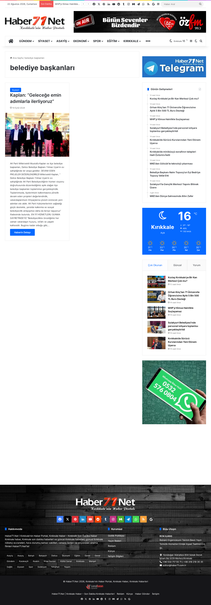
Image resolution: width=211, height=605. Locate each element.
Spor (97, 41)
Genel (87, 555)
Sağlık (10, 567)
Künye (111, 551)
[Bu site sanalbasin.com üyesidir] (94, 588)
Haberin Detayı (22, 232)
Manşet (92, 561)
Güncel (177, 265)
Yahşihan (55, 567)
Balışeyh (43, 555)
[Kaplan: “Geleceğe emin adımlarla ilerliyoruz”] (37, 135)
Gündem (25, 41)
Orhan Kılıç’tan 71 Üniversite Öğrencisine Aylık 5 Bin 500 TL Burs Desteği (183, 295)
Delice (54, 555)
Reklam (112, 546)
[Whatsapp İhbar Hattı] (174, 392)
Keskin (36, 561)
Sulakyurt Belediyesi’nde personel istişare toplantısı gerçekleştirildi (183, 326)
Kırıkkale (130, 41)
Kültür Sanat (66, 561)
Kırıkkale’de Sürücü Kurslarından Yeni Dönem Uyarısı (182, 342)
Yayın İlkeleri (114, 541)
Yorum (196, 265)
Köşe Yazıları (50, 561)
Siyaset (44, 41)
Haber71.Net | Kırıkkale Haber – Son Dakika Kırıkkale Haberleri (83, 593)
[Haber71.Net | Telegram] (174, 66)
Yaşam (67, 567)
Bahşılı (31, 555)
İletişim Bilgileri (115, 556)
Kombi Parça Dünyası (114, 588)
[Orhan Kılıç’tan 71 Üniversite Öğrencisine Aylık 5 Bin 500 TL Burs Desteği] (156, 296)
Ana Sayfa (17, 58)
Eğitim (112, 41)
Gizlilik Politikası (116, 535)
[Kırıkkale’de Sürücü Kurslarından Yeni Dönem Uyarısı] (156, 343)
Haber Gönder (142, 593)
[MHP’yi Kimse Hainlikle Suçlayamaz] (156, 312)
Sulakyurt (42, 567)
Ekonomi (80, 41)
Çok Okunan (155, 265)
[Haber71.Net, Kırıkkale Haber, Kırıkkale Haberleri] (35, 23)
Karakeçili (23, 561)
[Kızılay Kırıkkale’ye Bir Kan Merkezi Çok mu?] (156, 282)
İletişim (155, 593)
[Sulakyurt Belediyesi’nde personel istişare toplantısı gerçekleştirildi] (156, 327)
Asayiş (61, 41)
